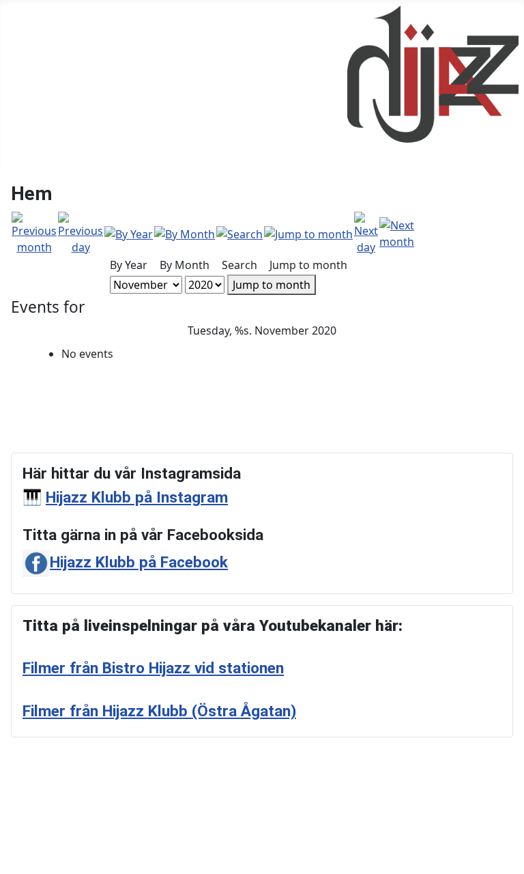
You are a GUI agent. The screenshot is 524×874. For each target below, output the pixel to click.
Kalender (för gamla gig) (68, 86)
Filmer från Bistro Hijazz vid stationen (153, 668)
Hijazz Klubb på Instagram (137, 497)
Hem (17, 42)
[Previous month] (34, 232)
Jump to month (271, 284)
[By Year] (128, 232)
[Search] (239, 232)
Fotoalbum (33, 64)
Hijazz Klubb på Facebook (139, 562)
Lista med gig (39, 107)
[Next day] (366, 232)
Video (20, 129)
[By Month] (184, 232)
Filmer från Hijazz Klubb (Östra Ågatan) (159, 711)
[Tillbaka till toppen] (507, 857)
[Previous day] (80, 232)
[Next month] (396, 232)
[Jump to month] (308, 232)
